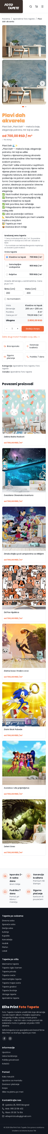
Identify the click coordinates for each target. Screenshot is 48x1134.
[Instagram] (10, 1038)
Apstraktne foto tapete (24, 18)
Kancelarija (7, 939)
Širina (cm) (9, 289)
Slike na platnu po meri (12, 1092)
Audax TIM (32, 1131)
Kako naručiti (8, 1076)
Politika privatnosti (10, 1060)
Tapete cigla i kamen (12, 967)
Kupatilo (6, 935)
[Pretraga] (30, 6)
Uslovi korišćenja (9, 1056)
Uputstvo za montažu (12, 1080)
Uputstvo (6, 1052)
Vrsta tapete (10, 252)
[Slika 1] (23, 106)
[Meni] (42, 6)
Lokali (4, 951)
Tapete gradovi (9, 986)
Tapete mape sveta (11, 983)
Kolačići (5, 1063)
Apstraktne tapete (10, 998)
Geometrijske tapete (11, 979)
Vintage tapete (9, 994)
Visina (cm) (30, 289)
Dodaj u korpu (33, 328)
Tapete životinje (9, 990)
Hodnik (5, 943)
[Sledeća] (42, 83)
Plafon (5, 947)
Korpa (4, 1088)
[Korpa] (36, 6)
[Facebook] (4, 1038)
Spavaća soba (8, 924)
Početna (6, 18)
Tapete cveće (8, 975)
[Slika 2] (25, 106)
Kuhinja (5, 932)
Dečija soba (7, 928)
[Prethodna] (6, 83)
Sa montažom (13, 299)
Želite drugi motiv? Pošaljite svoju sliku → (21, 336)
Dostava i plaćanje (10, 1084)
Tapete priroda (9, 971)
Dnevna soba (8, 920)
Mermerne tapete (10, 964)
